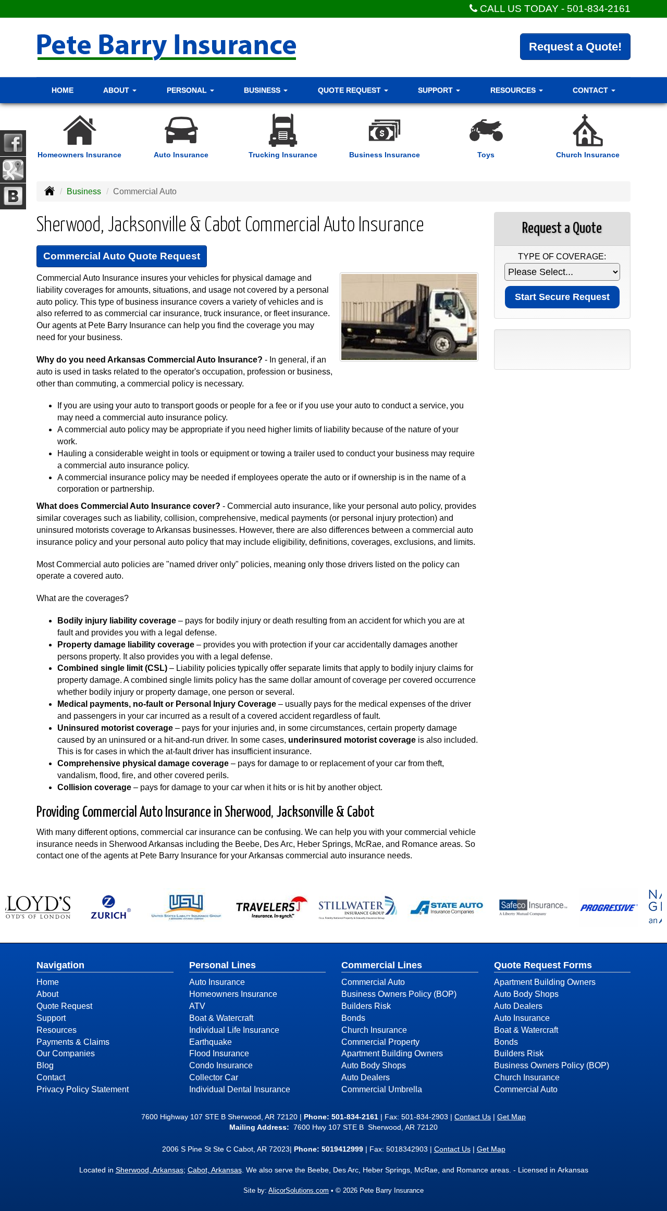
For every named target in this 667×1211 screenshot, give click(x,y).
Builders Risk (366, 1006)
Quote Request (64, 1006)
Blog (45, 1065)
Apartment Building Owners (392, 1053)
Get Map (511, 1117)
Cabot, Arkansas (215, 1170)
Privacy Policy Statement (82, 1089)
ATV (197, 1006)
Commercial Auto (373, 982)
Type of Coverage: (562, 256)
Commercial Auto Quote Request (121, 256)
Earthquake (210, 1042)
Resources (56, 1030)
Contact (50, 1077)
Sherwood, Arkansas (149, 1170)
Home (62, 90)
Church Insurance (374, 1030)
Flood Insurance (219, 1053)
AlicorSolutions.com (298, 1190)
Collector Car (213, 1077)
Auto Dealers (365, 1077)
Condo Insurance (221, 1065)
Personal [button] (188, 90)
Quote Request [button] (350, 90)
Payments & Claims (72, 1042)
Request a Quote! (575, 46)
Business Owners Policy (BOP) (398, 994)
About (47, 994)
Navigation (60, 965)
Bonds (353, 1018)
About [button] (117, 90)
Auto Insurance (217, 982)
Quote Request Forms (543, 965)
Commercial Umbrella (381, 1089)
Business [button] (263, 90)
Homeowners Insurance (233, 994)
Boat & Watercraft (221, 1018)
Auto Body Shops (373, 1065)
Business (84, 191)
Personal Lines (222, 965)
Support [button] (436, 90)
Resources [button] (514, 90)
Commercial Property (380, 1042)
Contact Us (472, 1117)
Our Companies (65, 1053)
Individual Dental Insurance (239, 1089)
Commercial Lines (381, 965)
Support (51, 1018)
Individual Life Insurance (234, 1030)
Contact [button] (591, 90)
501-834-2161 (599, 8)
